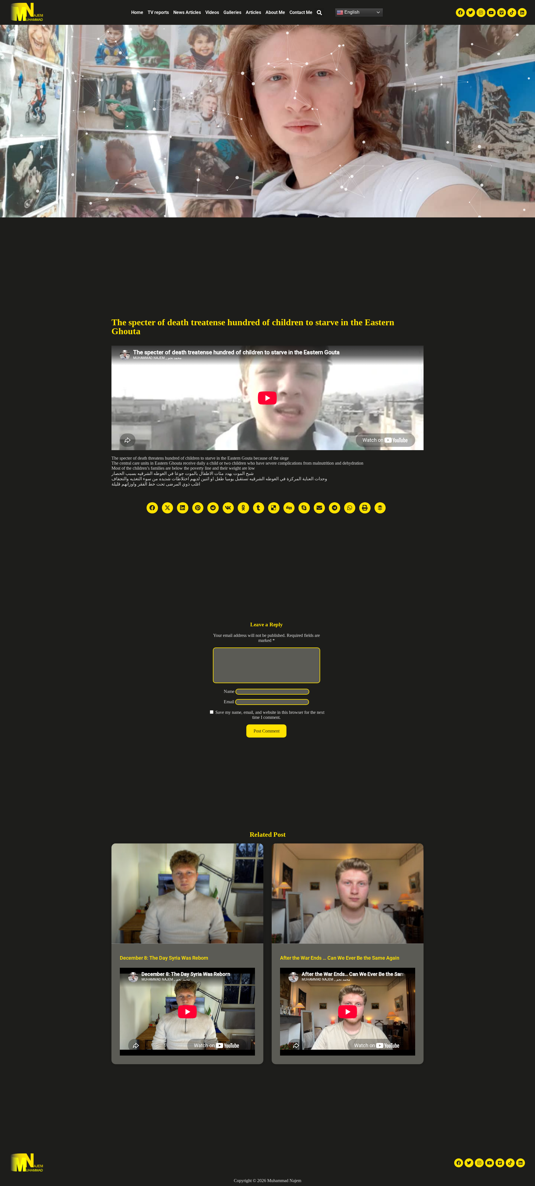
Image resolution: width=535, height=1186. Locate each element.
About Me (275, 12)
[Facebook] (460, 12)
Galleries (232, 12)
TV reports (158, 12)
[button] (319, 12)
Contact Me (301, 12)
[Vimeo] (501, 12)
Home (137, 12)
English (351, 12)
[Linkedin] (522, 12)
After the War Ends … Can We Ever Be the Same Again (339, 958)
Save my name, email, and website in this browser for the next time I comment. (269, 715)
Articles (253, 12)
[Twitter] (470, 12)
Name (229, 691)
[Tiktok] (511, 12)
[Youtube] (491, 12)
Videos (212, 12)
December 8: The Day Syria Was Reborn (164, 958)
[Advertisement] (267, 259)
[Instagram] (480, 12)
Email (229, 701)
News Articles (187, 12)
